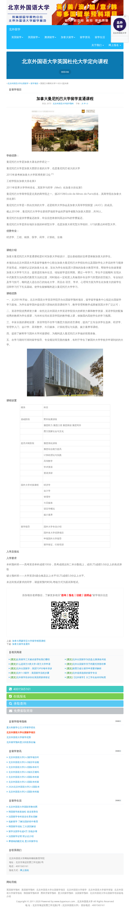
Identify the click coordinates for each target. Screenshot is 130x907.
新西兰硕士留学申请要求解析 (84, 668)
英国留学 (16, 37)
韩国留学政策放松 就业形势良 (23, 811)
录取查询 (20, 703)
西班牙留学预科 (48, 892)
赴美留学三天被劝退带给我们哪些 (30, 659)
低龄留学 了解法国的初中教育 (23, 821)
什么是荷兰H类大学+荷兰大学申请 (30, 663)
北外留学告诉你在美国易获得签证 (30, 677)
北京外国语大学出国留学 (18, 83)
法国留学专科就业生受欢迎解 (23, 816)
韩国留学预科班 (31, 892)
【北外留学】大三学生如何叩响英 (86, 677)
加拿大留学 (67, 37)
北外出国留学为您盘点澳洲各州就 (86, 659)
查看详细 (65, 72)
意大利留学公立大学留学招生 (20, 727)
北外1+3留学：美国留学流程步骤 (29, 672)
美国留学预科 (28, 889)
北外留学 (14, 29)
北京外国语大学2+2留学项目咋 (24, 757)
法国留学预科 (81, 892)
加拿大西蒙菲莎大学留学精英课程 (29, 640)
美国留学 (33, 37)
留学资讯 (85, 37)
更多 (118, 721)
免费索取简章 (23, 711)
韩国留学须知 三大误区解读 (22, 826)
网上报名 (24, 870)
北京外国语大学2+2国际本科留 (24, 776)
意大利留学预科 (65, 892)
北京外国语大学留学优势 (18, 737)
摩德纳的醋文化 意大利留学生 (23, 841)
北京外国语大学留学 (77, 889)
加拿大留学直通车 (21, 643)
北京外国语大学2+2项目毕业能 (24, 762)
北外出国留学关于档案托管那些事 (86, 663)
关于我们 (96, 45)
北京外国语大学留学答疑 (100, 889)
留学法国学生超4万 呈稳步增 (23, 831)
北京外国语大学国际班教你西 (23, 806)
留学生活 (100, 37)
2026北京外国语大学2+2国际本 (24, 786)
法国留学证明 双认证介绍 (21, 836)
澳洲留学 (49, 37)
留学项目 (34, 83)
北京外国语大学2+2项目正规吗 (24, 771)
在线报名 (19, 696)
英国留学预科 (13, 889)
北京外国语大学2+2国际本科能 (24, 791)
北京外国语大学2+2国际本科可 (24, 767)
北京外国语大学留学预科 (63, 103)
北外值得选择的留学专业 (82, 672)
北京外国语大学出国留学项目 (50, 889)
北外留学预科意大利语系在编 (20, 742)
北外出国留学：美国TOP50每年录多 (31, 668)
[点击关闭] (125, 16)
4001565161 (22, 689)
